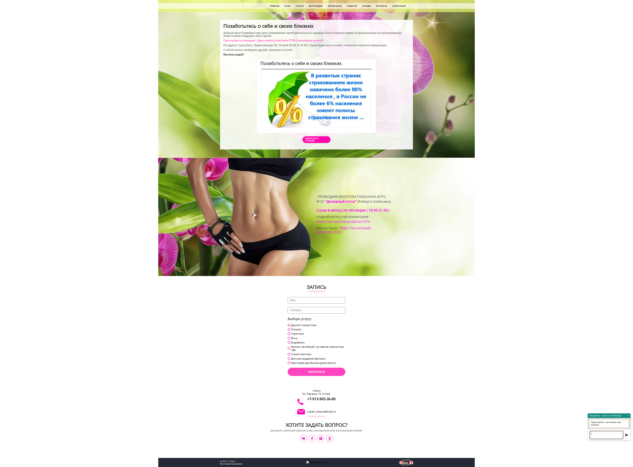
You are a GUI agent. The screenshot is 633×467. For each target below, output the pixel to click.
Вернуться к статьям (311, 139)
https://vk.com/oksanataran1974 (343, 221)
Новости (352, 5)
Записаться (399, 5)
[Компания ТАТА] (406, 462)
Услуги (300, 5)
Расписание (335, 5)
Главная (274, 5)
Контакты (381, 5)
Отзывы (366, 5)
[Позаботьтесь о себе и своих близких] (316, 96)
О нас (287, 5)
